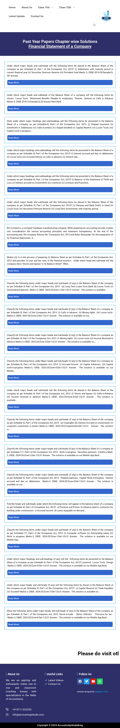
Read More (13, 82)
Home (12, 7)
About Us (27, 7)
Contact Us (37, 16)
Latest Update (17, 16)
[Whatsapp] (100, 681)
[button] (94, 25)
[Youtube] (93, 681)
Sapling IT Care (101, 692)
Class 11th (44, 7)
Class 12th (65, 7)
